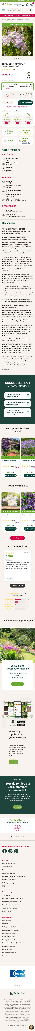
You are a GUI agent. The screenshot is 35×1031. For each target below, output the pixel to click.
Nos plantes (6, 870)
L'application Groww (8, 933)
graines (13, 1002)
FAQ (3, 886)
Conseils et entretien (8, 956)
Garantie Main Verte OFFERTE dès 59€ (17, 1)
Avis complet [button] (9, 578)
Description (8, 223)
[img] (10, 553)
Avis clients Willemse (8, 873)
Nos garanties (6, 920)
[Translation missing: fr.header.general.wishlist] (23, 5)
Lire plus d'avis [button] (17, 585)
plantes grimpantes (15, 244)
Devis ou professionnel (9, 952)
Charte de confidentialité (9, 908)
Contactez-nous (7, 949)
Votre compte (6, 895)
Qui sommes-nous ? (8, 863)
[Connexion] (27, 5)
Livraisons (5, 923)
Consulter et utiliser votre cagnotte (12, 898)
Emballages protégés (8, 883)
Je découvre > (13, 762)
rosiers (26, 1002)
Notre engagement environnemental (13, 876)
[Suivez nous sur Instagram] (10, 851)
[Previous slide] (1, 568)
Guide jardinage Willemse (10, 940)
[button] (6, 69)
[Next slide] (33, 568)
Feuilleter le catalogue (9, 946)
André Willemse (7, 866)
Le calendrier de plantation (10, 930)
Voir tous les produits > (17, 538)
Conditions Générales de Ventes (12, 901)
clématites (11, 242)
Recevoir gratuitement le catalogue (13, 943)
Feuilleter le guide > (17, 684)
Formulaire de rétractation (10, 905)
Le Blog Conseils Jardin (9, 927)
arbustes (21, 1002)
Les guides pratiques (8, 936)
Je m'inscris (17, 807)
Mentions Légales (7, 911)
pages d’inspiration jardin (17, 1013)
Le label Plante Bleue (8, 879)
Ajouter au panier (10, 476)
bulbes (17, 1002)
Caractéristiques (11, 150)
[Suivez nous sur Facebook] (4, 851)
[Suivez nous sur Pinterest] (16, 851)
